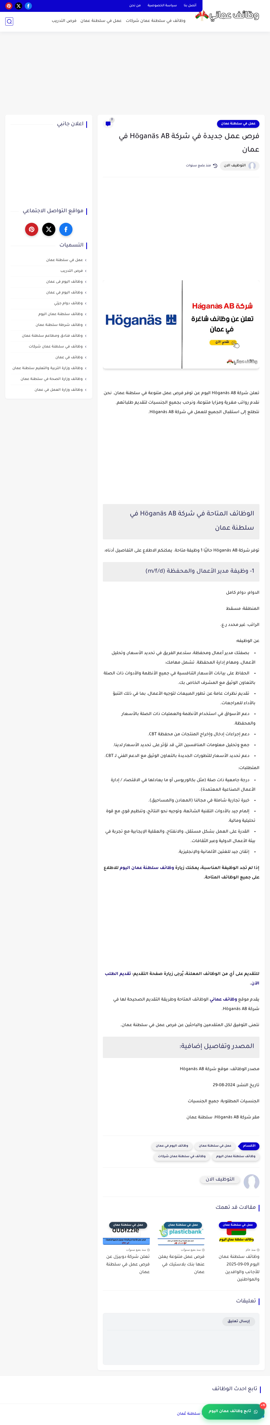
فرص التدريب (64, 21)
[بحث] (9, 21)
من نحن (135, 6)
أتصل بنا (190, 6)
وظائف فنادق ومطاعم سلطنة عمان (52, 336)
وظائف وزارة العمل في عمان (59, 390)
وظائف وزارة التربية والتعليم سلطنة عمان (47, 368)
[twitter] (18, 5)
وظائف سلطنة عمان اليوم (147, 868)
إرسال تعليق (239, 1321)
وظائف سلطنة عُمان (195, 1414)
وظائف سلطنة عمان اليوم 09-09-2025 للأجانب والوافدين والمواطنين (239, 1268)
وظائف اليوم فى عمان (64, 282)
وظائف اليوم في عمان (172, 1146)
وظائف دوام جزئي (68, 304)
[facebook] (28, 5)
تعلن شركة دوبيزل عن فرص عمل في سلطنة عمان (128, 1265)
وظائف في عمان (69, 358)
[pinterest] (8, 5)
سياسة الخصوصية (162, 6)
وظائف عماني (223, 999)
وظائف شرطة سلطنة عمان (59, 325)
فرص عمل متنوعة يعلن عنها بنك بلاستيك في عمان (181, 1265)
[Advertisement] (135, 74)
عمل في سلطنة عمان (101, 21)
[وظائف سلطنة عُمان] (229, 15)
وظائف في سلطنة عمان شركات (156, 21)
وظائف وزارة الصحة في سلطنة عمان (52, 379)
